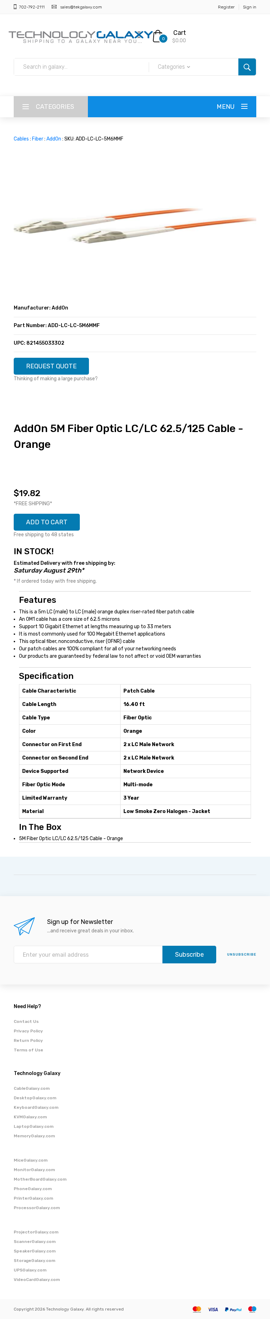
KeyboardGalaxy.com (36, 1107)
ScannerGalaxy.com (35, 1241)
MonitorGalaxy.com (34, 1169)
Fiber (37, 139)
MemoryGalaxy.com (34, 1135)
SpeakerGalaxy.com (35, 1251)
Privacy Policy (28, 1031)
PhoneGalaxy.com (33, 1188)
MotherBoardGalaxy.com (40, 1179)
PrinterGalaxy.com (33, 1198)
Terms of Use (28, 1050)
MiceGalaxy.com (30, 1160)
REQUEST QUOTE (51, 366)
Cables (21, 139)
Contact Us (26, 1021)
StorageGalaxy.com (34, 1260)
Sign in (249, 7)
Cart (179, 33)
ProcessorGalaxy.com (37, 1207)
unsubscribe (241, 954)
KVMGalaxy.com (30, 1116)
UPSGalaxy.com (30, 1270)
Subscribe (189, 954)
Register (226, 7)
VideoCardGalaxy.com (37, 1279)
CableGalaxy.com (32, 1088)
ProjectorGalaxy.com (36, 1232)
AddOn (53, 139)
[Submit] (247, 66)
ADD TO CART (47, 522)
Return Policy (28, 1040)
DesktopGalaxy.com (35, 1097)
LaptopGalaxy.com (33, 1126)
